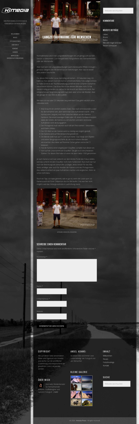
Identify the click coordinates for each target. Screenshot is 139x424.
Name (40, 286)
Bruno (105, 37)
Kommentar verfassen (79, 40)
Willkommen (107, 356)
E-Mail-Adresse (43, 299)
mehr (56, 392)
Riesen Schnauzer (110, 45)
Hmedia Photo (15, 10)
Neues (105, 359)
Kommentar (42, 257)
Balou (105, 40)
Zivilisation (73, 232)
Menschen (66, 232)
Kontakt (106, 365)
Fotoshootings (108, 362)
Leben (105, 34)
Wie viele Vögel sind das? (112, 43)
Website (40, 311)
